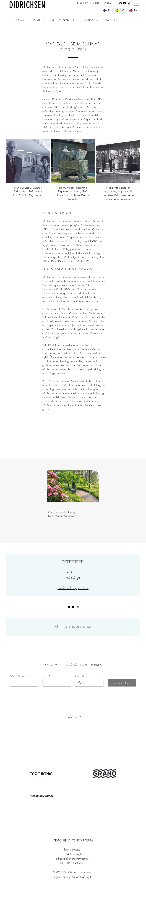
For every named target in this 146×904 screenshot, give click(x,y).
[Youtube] (124, 3)
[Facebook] (120, 3)
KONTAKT (95, 3)
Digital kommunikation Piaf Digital (73, 877)
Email (46, 676)
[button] (19, 20)
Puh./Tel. (80, 676)
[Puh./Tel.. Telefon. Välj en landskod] (81, 683)
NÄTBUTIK (61, 627)
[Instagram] (129, 3)
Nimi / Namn (18, 676)
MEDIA (107, 3)
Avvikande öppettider (73, 587)
